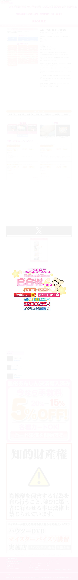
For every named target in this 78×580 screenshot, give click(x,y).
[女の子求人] (43, 290)
